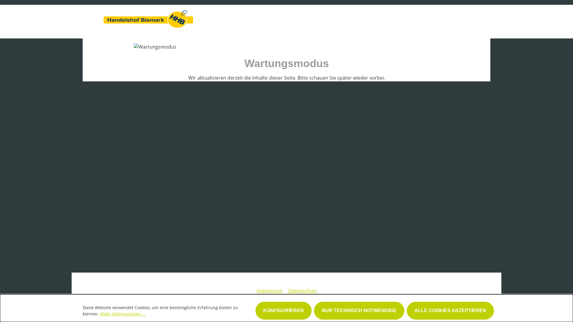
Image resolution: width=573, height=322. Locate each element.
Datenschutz (302, 290)
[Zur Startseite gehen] (148, 17)
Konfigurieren (283, 310)
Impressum (270, 290)
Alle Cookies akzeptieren (450, 310)
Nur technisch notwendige (359, 310)
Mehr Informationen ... (122, 314)
